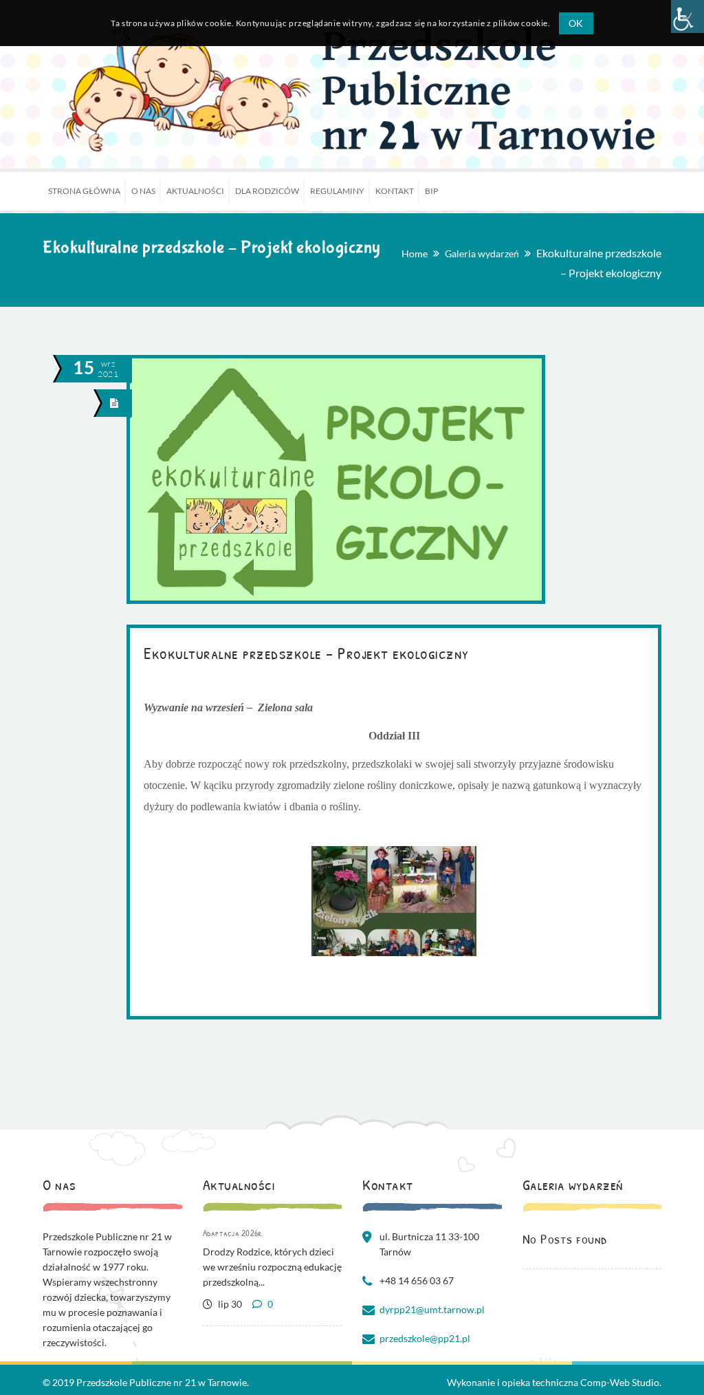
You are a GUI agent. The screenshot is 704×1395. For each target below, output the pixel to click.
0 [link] (269, 1304)
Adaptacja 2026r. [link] (233, 1232)
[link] (687, 16)
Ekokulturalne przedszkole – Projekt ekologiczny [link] (306, 653)
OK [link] (576, 23)
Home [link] (415, 253)
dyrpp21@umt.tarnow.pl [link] (432, 1309)
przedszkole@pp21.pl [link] (425, 1338)
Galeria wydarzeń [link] (482, 253)
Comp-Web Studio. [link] (620, 1382)
